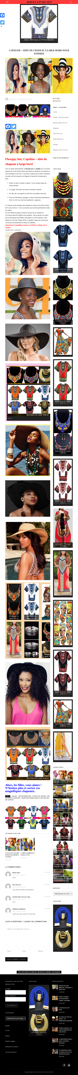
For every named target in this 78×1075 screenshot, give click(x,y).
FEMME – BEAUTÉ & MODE (61, 117)
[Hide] (1, 26)
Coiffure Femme (57, 133)
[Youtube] (69, 1065)
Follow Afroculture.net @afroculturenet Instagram (39, 972)
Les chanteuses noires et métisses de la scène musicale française (65, 1052)
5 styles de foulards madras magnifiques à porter (12, 855)
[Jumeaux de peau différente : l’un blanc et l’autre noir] (55, 987)
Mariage (55, 144)
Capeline (14, 796)
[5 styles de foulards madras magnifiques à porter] (12, 844)
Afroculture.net (39, 2)
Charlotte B (12, 99)
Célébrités (56, 128)
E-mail (8, 989)
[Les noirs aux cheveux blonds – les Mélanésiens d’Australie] (55, 1018)
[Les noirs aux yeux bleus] (55, 1009)
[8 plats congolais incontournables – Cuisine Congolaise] (55, 998)
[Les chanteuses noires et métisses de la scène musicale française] (55, 1051)
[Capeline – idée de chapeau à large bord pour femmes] (39, 76)
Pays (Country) (10, 996)
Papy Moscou (16, 885)
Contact (7, 1036)
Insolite (55, 112)
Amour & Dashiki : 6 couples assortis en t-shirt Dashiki (62, 850)
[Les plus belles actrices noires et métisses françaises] (55, 1040)
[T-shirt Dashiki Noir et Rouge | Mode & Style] (63, 834)
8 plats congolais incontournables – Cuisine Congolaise (64, 998)
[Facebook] (8, 125)
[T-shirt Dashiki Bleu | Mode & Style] (28, 844)
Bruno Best (16, 872)
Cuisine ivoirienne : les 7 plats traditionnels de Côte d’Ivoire (65, 1030)
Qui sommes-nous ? (11, 1052)
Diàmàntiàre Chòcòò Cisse (21, 897)
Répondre (47, 872)
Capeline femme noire (24, 796)
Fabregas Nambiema (18, 909)
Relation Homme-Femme (60, 150)
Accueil (7, 1030)
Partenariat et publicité (11, 1046)
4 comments (21, 99)
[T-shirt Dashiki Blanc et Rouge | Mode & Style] (63, 820)
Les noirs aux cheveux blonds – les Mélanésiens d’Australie (65, 1018)
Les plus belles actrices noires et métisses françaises (65, 1041)
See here (50, 40)
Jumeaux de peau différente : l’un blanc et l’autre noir (65, 987)
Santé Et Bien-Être (58, 139)
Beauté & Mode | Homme (60, 123)
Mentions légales (10, 1041)
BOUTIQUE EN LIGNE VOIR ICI (38, 415)
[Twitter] (13, 125)
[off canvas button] (7, 2)
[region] (39, 23)
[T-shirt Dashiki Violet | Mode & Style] (63, 862)
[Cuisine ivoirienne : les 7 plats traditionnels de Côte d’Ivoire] (55, 1029)
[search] (71, 2)
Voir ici (26, 40)
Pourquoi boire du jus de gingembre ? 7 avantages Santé (62, 794)
